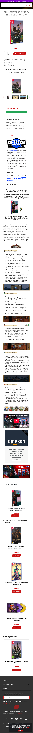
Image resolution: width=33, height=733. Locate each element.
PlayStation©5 (10, 180)
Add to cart (19, 54)
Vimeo (21, 719)
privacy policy (6, 703)
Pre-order (16, 555)
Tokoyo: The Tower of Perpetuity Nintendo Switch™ (16, 583)
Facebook (7, 719)
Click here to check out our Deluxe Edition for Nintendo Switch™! (16, 218)
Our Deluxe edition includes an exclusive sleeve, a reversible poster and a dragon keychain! (16, 196)
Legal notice (20, 713)
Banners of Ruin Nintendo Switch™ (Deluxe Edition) (16, 547)
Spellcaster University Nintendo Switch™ (16, 661)
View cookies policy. (23, 728)
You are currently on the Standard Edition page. (16, 191)
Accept (20, 730)
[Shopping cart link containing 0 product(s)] (30, 5)
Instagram (26, 719)
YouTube (16, 719)
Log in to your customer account (26, 5)
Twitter (12, 719)
